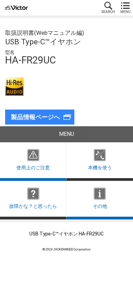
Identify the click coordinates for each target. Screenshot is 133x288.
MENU (125, 12)
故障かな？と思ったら (33, 206)
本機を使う (100, 168)
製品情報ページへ (35, 117)
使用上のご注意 (33, 168)
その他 (100, 206)
